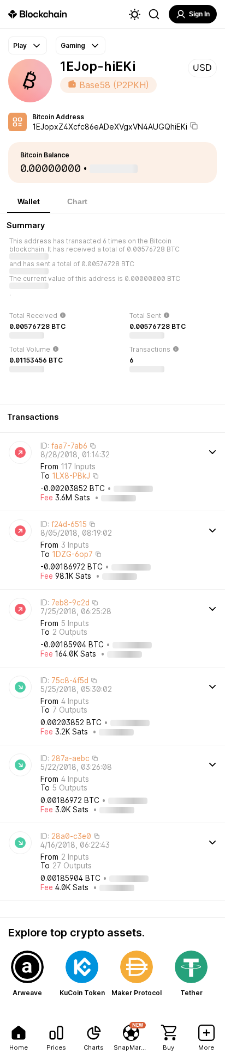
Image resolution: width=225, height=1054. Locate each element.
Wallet (28, 201)
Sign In (199, 14)
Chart (77, 201)
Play (20, 45)
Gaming (73, 45)
